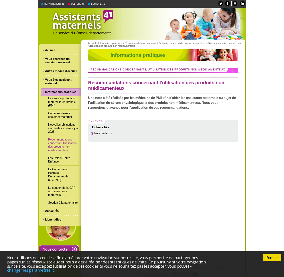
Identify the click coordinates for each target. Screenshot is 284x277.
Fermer (272, 257)
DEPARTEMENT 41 (54, 4)
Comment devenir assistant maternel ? (61, 115)
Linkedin (242, 3)
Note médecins (103, 133)
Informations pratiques (110, 43)
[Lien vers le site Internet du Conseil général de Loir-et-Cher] (60, 22)
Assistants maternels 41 (163, 24)
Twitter (220, 3)
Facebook (227, 3)
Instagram (235, 3)
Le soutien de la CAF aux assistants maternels (61, 191)
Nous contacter (59, 249)
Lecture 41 (98, 4)
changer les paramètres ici (31, 270)
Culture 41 (78, 4)
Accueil (92, 43)
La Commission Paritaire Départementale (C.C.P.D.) (58, 175)
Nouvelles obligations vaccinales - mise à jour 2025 (63, 128)
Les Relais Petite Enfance (59, 159)
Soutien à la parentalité (63, 202)
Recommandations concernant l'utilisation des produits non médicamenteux (62, 145)
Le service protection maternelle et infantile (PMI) (62, 102)
